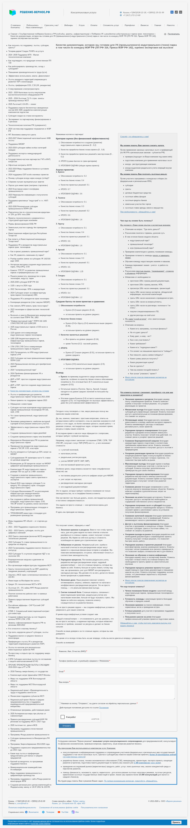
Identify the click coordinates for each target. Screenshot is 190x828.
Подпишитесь (32, 25)
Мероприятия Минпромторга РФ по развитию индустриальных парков (29, 441)
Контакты (15, 27)
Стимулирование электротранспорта (23, 89)
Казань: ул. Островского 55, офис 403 (68, 803)
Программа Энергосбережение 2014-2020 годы (30, 744)
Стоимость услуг (111, 25)
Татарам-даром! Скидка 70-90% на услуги (26, 51)
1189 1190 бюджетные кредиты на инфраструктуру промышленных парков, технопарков (27, 340)
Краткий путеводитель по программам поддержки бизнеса (26, 763)
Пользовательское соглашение (94, 808)
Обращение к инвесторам (21, 404)
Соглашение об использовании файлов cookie (58, 808)
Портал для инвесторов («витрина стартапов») (28, 185)
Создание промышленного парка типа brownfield (30, 437)
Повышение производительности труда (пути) (27, 72)
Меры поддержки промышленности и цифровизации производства (26, 774)
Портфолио (130, 25)
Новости (171, 25)
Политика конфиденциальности (22, 808)
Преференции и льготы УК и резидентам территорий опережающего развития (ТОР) (26, 643)
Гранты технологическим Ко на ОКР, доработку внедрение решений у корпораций (28, 570)
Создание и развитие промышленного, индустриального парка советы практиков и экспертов (28, 477)
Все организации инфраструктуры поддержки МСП (29, 565)
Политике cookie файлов (40, 824)
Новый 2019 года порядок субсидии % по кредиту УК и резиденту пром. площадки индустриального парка (27, 485)
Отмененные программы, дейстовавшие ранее (30, 710)
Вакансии (145, 25)
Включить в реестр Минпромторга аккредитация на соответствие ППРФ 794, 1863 (30, 316)
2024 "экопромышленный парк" (23, 370)
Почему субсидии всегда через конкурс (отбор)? (28, 178)
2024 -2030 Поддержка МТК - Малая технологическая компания (23, 56)
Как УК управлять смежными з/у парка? (27, 255)
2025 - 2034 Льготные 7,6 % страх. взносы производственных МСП (26, 99)
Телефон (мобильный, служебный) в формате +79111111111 (84, 661)
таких (147, 763)
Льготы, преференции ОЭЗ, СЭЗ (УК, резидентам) (29, 85)
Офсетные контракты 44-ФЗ (20, 165)
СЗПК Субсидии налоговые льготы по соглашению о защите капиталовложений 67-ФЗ (29, 660)
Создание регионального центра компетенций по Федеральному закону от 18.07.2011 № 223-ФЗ (30, 786)
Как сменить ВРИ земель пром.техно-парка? (29, 306)
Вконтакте (34, 812)
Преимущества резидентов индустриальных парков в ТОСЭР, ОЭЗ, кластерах (29, 447)
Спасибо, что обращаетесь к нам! (134, 137)
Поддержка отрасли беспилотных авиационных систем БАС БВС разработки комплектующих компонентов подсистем (28, 110)
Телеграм (50, 812)
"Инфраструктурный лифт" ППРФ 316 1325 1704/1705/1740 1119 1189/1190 (28, 322)
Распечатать (174, 34)
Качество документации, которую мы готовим (29, 391)
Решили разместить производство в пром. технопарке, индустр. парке (28, 277)
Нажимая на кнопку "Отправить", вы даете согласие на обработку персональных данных (98, 703)
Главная (157, 25)
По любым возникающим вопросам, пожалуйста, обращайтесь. (131, 781)
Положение (104, 708)
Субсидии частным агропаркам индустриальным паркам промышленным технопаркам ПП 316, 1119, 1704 (30, 410)
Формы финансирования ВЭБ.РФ (22, 224)
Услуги (82, 25)
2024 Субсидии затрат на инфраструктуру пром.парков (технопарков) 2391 (28, 294)
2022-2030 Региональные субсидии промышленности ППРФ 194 (23, 207)
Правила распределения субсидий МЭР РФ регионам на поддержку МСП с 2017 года (28, 720)
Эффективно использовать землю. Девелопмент (29, 76)
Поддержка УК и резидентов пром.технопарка (29, 299)
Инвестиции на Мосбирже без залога (23, 581)
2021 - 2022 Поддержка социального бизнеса (27, 527)
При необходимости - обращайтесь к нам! (138, 212)
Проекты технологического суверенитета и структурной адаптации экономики (26, 219)
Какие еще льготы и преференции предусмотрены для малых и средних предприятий (26, 755)
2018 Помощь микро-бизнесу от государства (29, 671)
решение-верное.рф (41, 821)
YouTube (64, 812)
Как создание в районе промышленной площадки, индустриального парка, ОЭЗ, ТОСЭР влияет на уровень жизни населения (29, 501)
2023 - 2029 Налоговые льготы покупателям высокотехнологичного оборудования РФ (26, 93)
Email (61, 672)
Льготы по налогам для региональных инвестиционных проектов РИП (24, 648)
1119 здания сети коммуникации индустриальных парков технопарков (26, 334)
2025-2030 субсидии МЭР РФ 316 (24, 282)
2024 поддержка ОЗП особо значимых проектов (28, 175)
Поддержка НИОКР (16, 144)
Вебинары (68, 25)
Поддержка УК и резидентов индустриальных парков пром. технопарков (122, 34)
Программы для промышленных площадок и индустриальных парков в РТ (29, 508)
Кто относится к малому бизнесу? (22, 629)
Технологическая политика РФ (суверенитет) (27, 125)
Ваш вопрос (64, 682)
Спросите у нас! (51, 25)
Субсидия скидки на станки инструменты (25, 116)
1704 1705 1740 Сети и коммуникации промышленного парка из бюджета (26, 348)
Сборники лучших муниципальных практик (26, 182)
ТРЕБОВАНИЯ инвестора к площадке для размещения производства (28, 514)
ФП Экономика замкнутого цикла (22, 135)
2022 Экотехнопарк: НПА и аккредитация (27, 289)
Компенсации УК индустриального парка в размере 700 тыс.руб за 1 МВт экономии (28, 470)
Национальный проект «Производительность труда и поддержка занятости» (29, 691)
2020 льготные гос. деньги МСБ (23, 725)
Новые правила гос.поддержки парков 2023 (28, 400)
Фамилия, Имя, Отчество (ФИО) (72, 651)
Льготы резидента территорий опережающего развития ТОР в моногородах (27, 80)
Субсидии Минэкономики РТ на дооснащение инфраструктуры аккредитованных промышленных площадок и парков (29, 493)
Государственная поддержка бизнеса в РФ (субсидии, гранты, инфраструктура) (54, 34)
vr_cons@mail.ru (21, 803)
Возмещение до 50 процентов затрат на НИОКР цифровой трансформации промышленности (30, 465)
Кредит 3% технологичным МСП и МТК (24, 584)
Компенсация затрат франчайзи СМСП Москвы (30, 675)
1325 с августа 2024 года (21, 286)
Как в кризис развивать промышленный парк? (29, 251)
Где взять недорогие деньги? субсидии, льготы (28, 632)
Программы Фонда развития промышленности (29, 735)
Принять (176, 822)
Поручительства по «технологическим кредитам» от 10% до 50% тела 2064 (29, 213)
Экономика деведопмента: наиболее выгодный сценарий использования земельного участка (30, 422)
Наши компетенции (34, 27)
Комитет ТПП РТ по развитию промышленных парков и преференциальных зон (29, 271)
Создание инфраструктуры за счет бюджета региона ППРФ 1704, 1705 (27, 618)
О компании (16, 25)
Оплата (93, 25)
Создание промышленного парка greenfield (28, 433)
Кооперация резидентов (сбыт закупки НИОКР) (30, 302)
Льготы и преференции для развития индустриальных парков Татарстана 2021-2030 (30, 395)
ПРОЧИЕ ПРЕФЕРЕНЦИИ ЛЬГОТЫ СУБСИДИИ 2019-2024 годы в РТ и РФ (28, 666)
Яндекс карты (79, 801)
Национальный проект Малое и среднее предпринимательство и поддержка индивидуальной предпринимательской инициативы (27, 703)
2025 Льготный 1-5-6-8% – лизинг (22, 104)
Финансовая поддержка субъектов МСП (27, 696)
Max (77, 812)
